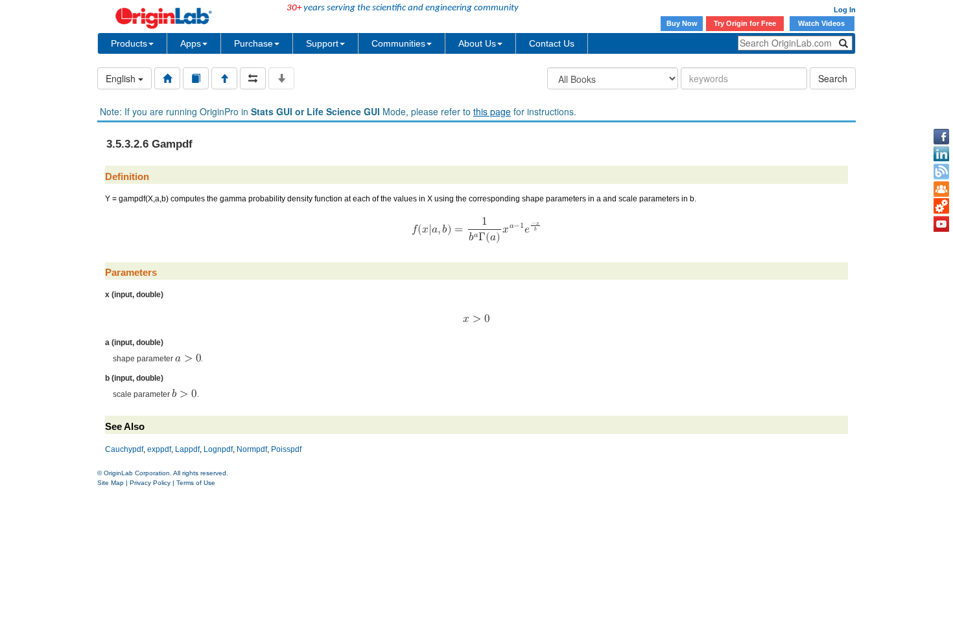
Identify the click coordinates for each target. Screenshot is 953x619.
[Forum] (941, 189)
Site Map (110, 482)
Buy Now (682, 23)
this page (492, 111)
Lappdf (187, 449)
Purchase (253, 43)
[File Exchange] (941, 206)
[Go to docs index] (167, 78)
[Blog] (941, 171)
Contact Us (551, 43)
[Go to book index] (196, 78)
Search (832, 78)
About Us (477, 43)
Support (322, 43)
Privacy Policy (150, 482)
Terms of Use (195, 482)
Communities (398, 43)
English (122, 78)
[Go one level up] (224, 78)
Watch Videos (822, 23)
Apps (190, 43)
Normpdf (252, 449)
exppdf (159, 449)
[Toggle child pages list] (281, 78)
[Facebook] (941, 136)
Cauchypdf (124, 449)
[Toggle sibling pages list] (253, 78)
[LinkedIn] (941, 154)
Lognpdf (218, 449)
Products (129, 43)
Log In (845, 10)
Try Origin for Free (745, 23)
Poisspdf (286, 449)
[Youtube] (941, 224)
